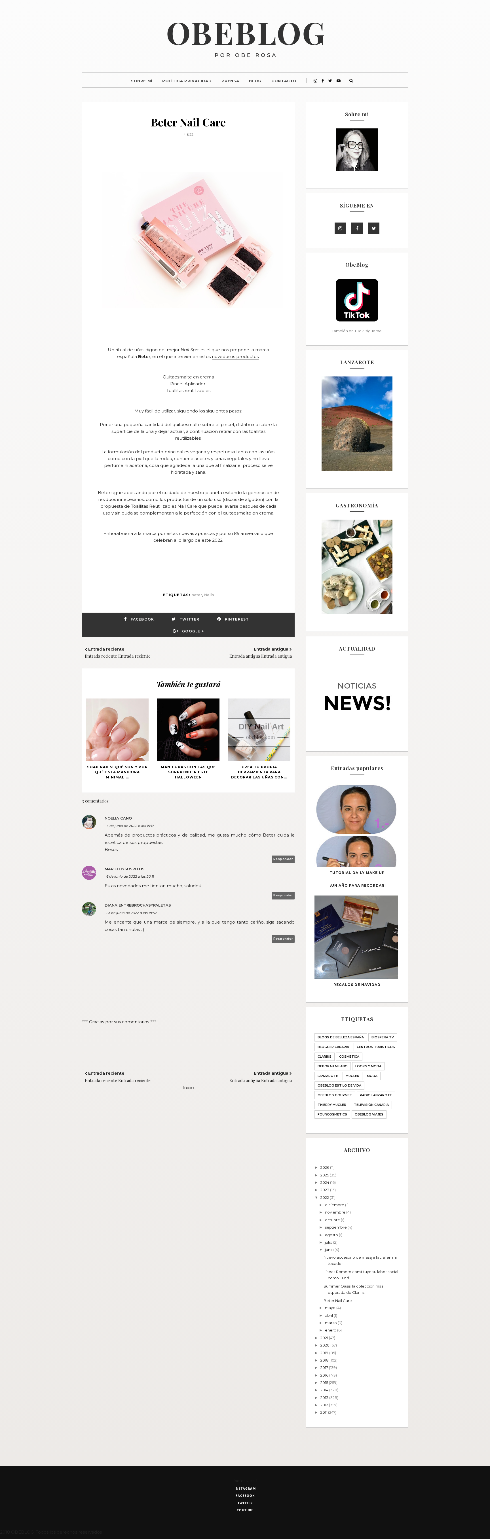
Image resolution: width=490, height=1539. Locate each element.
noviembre (335, 1212)
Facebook (142, 619)
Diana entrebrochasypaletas (138, 905)
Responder (283, 859)
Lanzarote (328, 1076)
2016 (324, 1375)
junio (330, 1249)
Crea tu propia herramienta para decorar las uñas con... (259, 772)
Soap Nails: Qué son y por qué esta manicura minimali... (117, 772)
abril (329, 1315)
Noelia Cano (118, 818)
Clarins (324, 1057)
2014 (324, 1390)
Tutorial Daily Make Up (357, 873)
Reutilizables (162, 506)
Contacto (284, 81)
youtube (245, 1510)
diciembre (335, 1205)
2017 (324, 1367)
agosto (332, 1235)
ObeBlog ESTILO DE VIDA (339, 1085)
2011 (324, 1412)
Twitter (189, 619)
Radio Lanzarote (376, 1095)
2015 (324, 1382)
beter (196, 594)
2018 (325, 1360)
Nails (209, 594)
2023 (325, 1189)
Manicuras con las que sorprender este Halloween (188, 772)
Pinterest (237, 619)
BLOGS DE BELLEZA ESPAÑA (341, 1037)
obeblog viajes (369, 1114)
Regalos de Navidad (357, 985)
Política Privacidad (187, 81)
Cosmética (349, 1057)
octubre (333, 1220)
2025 (325, 1175)
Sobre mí (141, 81)
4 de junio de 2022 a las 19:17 (130, 826)
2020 (325, 1345)
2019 (324, 1352)
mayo (330, 1307)
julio (329, 1242)
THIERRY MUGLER (332, 1105)
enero (331, 1330)
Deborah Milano (333, 1066)
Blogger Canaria (333, 1047)
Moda (372, 1076)
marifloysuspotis (125, 869)
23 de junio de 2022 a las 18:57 (131, 913)
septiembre (336, 1227)
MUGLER (352, 1076)
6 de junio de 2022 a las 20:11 (130, 876)
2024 (325, 1182)
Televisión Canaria (371, 1105)
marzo (331, 1322)
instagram (245, 1488)
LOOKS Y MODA (368, 1066)
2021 (324, 1337)
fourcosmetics (332, 1114)
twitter (245, 1503)
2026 (325, 1167)
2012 (324, 1405)
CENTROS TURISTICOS (376, 1047)
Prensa (230, 81)
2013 (324, 1397)
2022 (325, 1197)
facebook (245, 1495)
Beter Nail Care (338, 1300)
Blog (255, 81)
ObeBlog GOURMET (335, 1095)
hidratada (181, 472)
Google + (193, 631)
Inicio (188, 1087)
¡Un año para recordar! (358, 885)
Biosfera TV (382, 1037)
